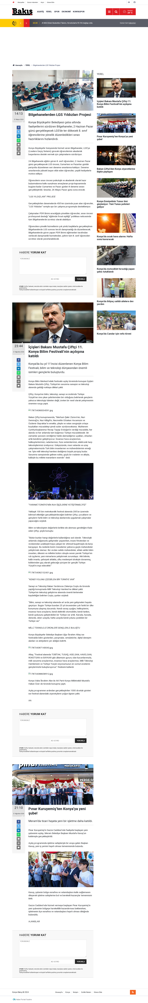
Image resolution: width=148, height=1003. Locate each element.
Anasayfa (59, 992)
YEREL (49, 11)
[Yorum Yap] (18, 153)
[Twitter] (18, 132)
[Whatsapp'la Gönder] (18, 140)
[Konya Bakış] (22, 11)
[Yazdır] (18, 149)
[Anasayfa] (13, 2)
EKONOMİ (66, 11)
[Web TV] (129, 2)
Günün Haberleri (32, 2)
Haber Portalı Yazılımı (24, 999)
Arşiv (42, 2)
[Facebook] (18, 127)
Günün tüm (128, 23)
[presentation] (20, 23)
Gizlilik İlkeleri (86, 992)
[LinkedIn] (18, 136)
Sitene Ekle (50, 2)
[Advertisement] (74, 44)
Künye (67, 992)
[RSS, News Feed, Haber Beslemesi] (133, 992)
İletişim (75, 992)
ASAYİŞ (40, 11)
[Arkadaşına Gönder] (18, 145)
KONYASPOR (79, 11)
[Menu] (109, 12)
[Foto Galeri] (134, 2)
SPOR (56, 11)
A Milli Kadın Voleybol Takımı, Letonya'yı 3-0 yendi (62, 23)
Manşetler (21, 2)
